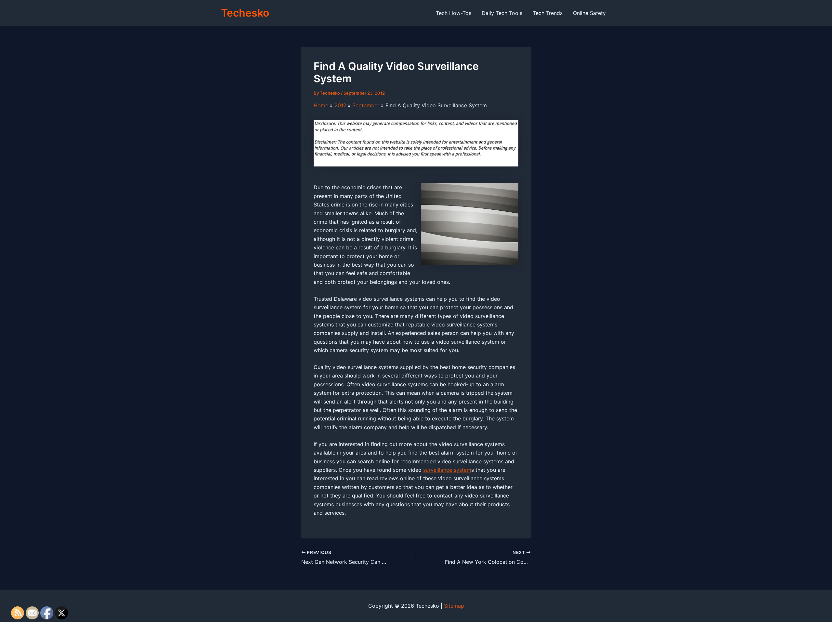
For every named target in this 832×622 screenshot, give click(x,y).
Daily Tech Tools (502, 13)
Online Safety (589, 13)
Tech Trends (548, 13)
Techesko (245, 13)
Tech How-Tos (453, 13)
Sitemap (454, 605)
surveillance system (447, 470)
